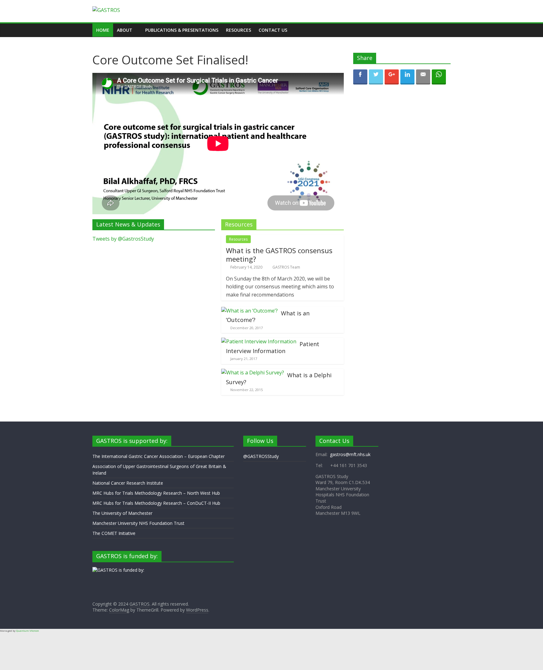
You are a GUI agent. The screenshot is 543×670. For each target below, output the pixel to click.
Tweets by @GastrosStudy (123, 238)
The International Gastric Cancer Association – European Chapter (158, 456)
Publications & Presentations (181, 30)
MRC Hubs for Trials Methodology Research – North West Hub (156, 493)
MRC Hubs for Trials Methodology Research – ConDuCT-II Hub (156, 503)
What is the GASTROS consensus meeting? (279, 254)
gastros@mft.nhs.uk (350, 454)
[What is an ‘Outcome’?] (249, 310)
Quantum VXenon (27, 630)
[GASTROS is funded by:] (118, 570)
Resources (238, 30)
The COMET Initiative (113, 533)
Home (102, 30)
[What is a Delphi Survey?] (252, 372)
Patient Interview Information (272, 347)
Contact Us (273, 30)
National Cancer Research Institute (127, 483)
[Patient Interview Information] (258, 341)
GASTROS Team (286, 267)
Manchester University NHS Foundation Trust (138, 523)
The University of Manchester (122, 513)
